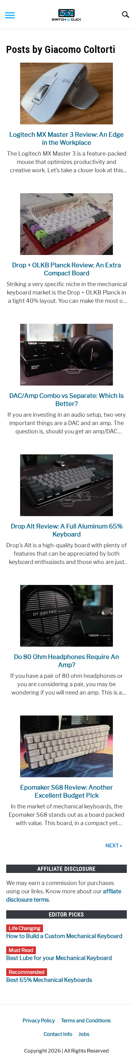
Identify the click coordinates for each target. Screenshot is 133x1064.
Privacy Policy (39, 1021)
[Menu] (10, 16)
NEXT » (113, 846)
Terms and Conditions (86, 1021)
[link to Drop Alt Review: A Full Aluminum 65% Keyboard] (66, 485)
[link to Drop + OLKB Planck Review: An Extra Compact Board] (66, 224)
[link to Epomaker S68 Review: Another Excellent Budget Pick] (66, 746)
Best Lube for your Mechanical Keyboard (59, 958)
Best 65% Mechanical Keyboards (49, 980)
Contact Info (58, 1034)
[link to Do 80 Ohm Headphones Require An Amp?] (66, 616)
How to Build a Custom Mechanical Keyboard (64, 936)
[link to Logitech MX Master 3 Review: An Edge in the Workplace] (66, 93)
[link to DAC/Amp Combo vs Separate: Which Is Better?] (66, 355)
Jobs (84, 1034)
